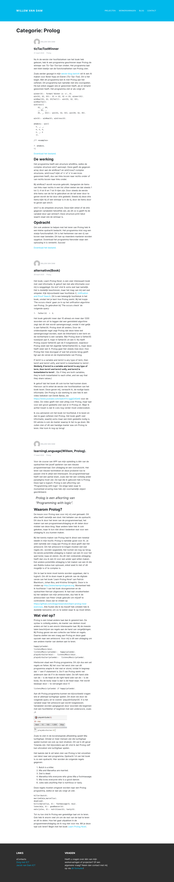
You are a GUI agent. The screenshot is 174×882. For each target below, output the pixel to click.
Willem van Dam (29, 10)
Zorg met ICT (22, 862)
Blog (141, 11)
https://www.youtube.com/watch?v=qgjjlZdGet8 (57, 398)
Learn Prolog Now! (77, 826)
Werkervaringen (127, 11)
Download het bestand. (45, 153)
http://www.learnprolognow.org (59, 585)
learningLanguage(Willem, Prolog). (60, 451)
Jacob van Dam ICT (25, 865)
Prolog (48, 53)
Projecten (110, 11)
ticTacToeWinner (46, 49)
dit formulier (77, 868)
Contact (151, 11)
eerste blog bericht (70, 73)
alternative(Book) (47, 270)
